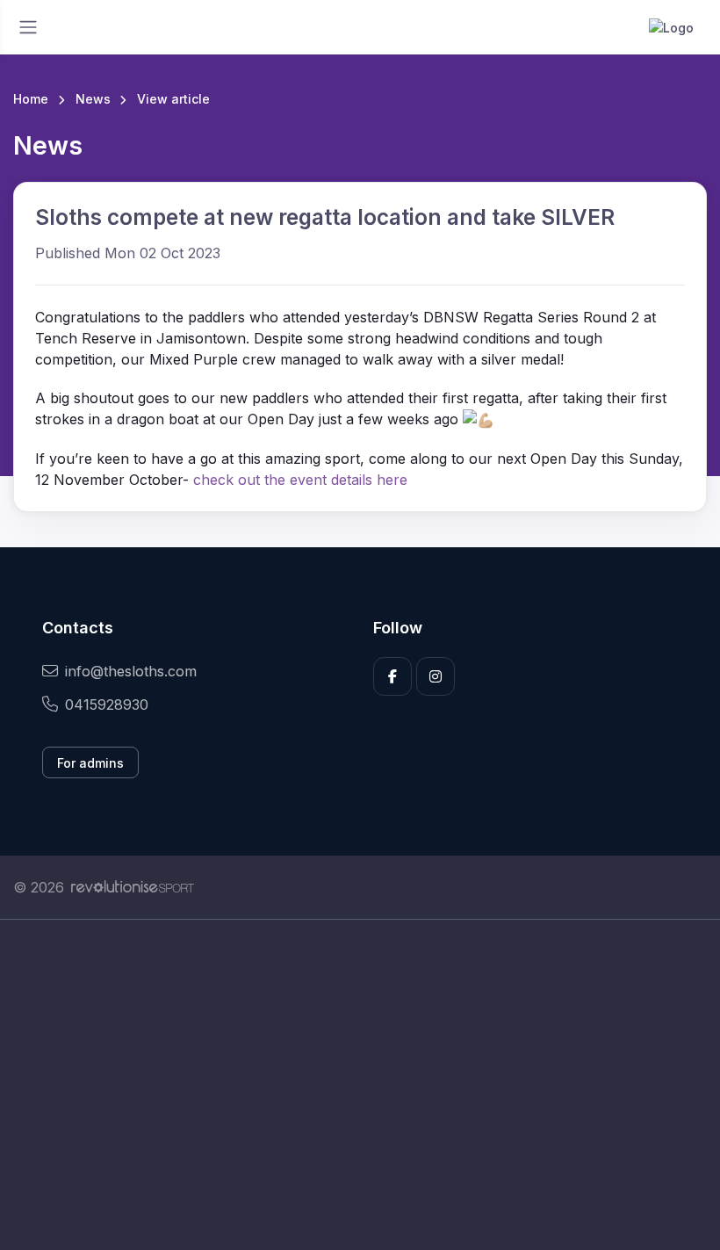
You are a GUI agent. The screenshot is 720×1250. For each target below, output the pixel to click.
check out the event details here (300, 479)
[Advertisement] (360, 1085)
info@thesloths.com (131, 671)
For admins (90, 762)
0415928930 (106, 704)
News (93, 98)
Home (30, 98)
